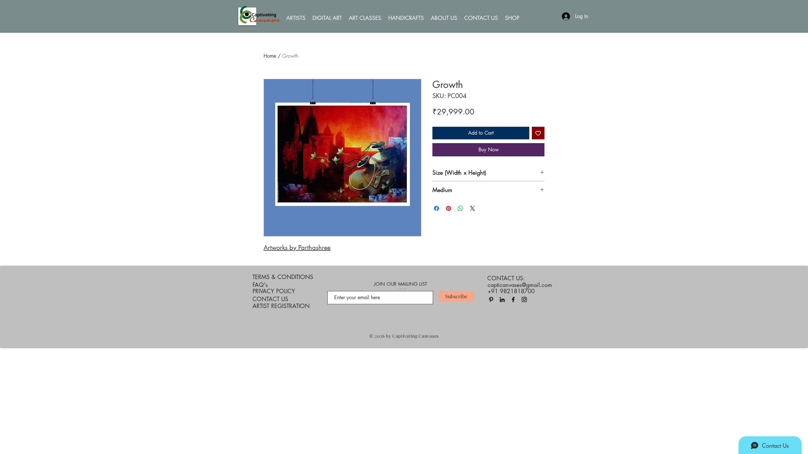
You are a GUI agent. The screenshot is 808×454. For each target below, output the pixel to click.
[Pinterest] (491, 299)
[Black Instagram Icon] (524, 299)
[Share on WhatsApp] (460, 208)
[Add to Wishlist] (538, 133)
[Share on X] (472, 208)
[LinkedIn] (502, 299)
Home (270, 56)
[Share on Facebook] (436, 208)
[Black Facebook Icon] (513, 299)
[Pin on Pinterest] (448, 208)
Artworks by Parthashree (297, 247)
